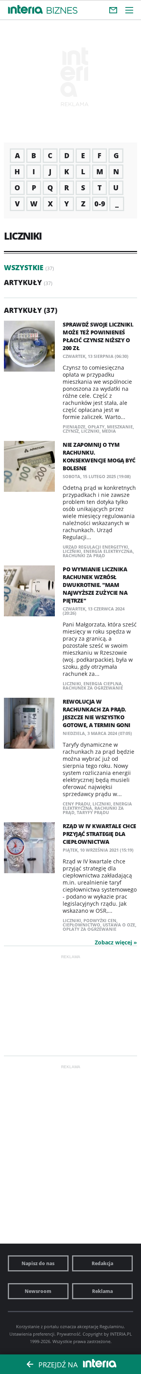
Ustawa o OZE (119, 925)
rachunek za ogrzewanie (93, 688)
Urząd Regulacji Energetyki (95, 547)
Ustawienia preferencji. (32, 1334)
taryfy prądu (93, 812)
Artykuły (23, 282)
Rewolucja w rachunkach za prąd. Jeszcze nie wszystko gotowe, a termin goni (96, 713)
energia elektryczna (108, 551)
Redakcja (102, 1263)
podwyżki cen (99, 920)
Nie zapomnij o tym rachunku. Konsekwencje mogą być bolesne (99, 456)
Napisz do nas (38, 1263)
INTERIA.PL (121, 1334)
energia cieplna (102, 683)
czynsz (71, 431)
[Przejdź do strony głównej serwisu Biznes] (62, 10)
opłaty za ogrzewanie (89, 929)
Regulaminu (111, 1326)
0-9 (99, 203)
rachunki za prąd (84, 555)
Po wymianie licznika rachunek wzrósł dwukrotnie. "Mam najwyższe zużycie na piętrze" (95, 584)
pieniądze (74, 427)
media (109, 431)
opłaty (96, 427)
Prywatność (68, 1334)
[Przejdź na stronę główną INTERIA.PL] (25, 9)
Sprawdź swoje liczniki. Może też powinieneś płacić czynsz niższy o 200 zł (98, 336)
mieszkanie (120, 427)
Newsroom (38, 1291)
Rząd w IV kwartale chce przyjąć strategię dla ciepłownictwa (99, 833)
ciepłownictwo (81, 925)
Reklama (102, 1291)
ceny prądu (76, 804)
